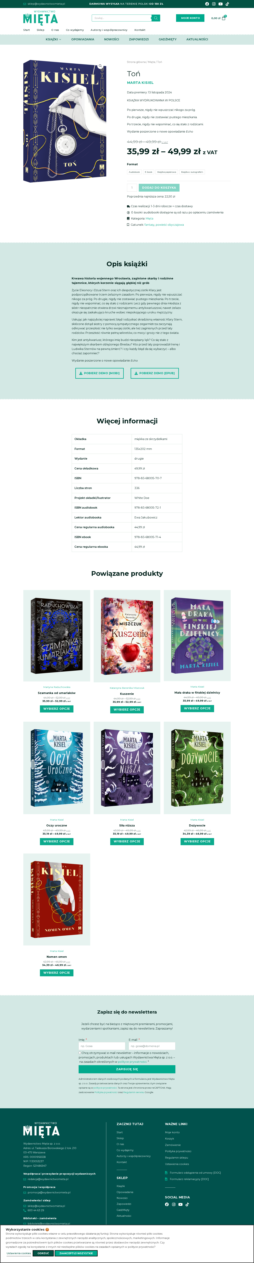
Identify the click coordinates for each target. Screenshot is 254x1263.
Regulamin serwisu (133, 1092)
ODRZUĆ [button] (43, 1253)
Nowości (122, 1198)
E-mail (133, 1039)
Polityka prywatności (106, 1092)
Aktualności (124, 1215)
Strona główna (136, 62)
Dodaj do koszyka (159, 187)
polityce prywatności (132, 1061)
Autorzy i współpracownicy (109, 30)
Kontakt (139, 30)
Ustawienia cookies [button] (19, 1253)
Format (132, 164)
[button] (100, 66)
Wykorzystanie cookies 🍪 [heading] (27, 1229)
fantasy (149, 224)
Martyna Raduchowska (56, 687)
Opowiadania (125, 1192)
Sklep (41, 30)
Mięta (151, 62)
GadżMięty (123, 1210)
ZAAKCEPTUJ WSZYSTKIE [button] (76, 1253)
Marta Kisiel (140, 83)
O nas (55, 30)
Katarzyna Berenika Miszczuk (127, 687)
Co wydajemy (75, 30)
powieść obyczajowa (170, 224)
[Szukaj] (156, 18)
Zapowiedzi (124, 1203)
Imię (82, 1039)
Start (26, 30)
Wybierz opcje (56, 708)
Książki (121, 1186)
